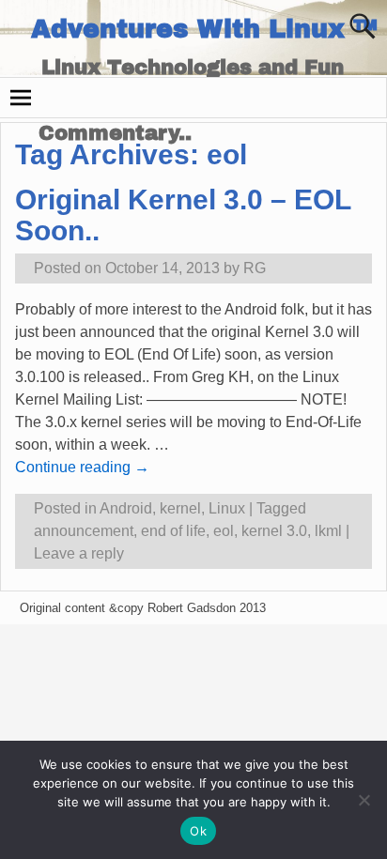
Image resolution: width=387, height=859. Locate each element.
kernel (180, 508)
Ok (198, 830)
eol (223, 531)
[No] (363, 799)
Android (126, 508)
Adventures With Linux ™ (204, 29)
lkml (328, 531)
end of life (173, 531)
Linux (227, 508)
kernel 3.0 (274, 531)
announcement (83, 531)
